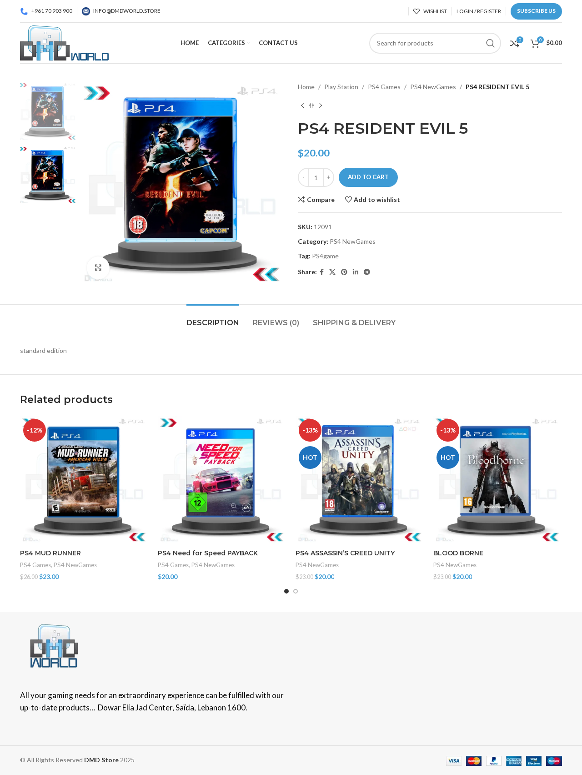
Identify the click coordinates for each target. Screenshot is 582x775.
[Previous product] (302, 105)
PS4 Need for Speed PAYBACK (208, 553)
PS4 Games (384, 87)
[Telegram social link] (367, 272)
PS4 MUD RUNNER (50, 553)
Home (306, 87)
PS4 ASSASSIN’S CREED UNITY (345, 553)
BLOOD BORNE (458, 553)
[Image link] (54, 645)
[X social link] (332, 272)
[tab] (212, 318)
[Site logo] (64, 42)
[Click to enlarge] (98, 268)
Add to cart (368, 177)
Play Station (341, 87)
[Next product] (320, 105)
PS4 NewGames (433, 87)
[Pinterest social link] (344, 272)
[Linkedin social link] (355, 272)
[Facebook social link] (321, 272)
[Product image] (84, 480)
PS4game (325, 256)
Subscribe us (536, 10)
